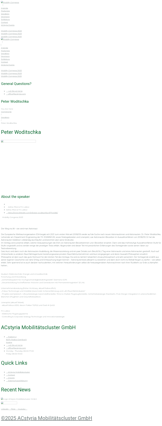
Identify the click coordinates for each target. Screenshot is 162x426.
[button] (81, 42)
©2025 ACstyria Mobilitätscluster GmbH (46, 418)
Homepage (6, 112)
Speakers (5, 117)
